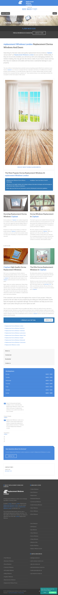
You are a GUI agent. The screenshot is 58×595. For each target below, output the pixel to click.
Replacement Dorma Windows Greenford (14, 328)
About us (7, 350)
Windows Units (34, 542)
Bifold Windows (34, 514)
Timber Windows (34, 489)
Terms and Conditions (12, 592)
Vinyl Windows (7, 558)
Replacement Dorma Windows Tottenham (15, 330)
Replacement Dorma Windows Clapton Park (15, 335)
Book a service (5, 13)
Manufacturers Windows (9, 579)
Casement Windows (8, 567)
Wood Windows (7, 564)
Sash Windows (34, 492)
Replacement (34, 495)
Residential (8, 359)
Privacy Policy (21, 592)
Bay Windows (34, 529)
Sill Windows (33, 526)
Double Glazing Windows (36, 504)
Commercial (8, 355)
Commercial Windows (36, 501)
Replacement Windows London (12, 344)
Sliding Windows (8, 573)
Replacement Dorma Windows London (14, 326)
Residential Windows (35, 498)
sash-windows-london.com (37, 561)
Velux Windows (34, 533)
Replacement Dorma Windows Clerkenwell (15, 340)
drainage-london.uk (35, 558)
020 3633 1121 (30, 28)
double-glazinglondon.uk (36, 570)
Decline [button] (45, 592)
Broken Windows (34, 545)
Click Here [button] (49, 590)
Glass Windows (34, 508)
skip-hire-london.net (35, 564)
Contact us (8, 363)
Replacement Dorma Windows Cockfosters (15, 342)
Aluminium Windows (9, 561)
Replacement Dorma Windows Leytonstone (15, 333)
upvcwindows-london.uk (36, 573)
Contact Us (48, 320)
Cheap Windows (34, 539)
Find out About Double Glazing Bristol (29, 167)
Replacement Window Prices (10, 583)
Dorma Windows (34, 536)
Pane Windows (34, 523)
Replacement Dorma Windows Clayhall (14, 337)
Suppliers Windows (8, 576)
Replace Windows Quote (36, 548)
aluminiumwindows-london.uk (37, 567)
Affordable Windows (9, 570)
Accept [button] (53, 592)
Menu (54, 13)
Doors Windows (34, 511)
